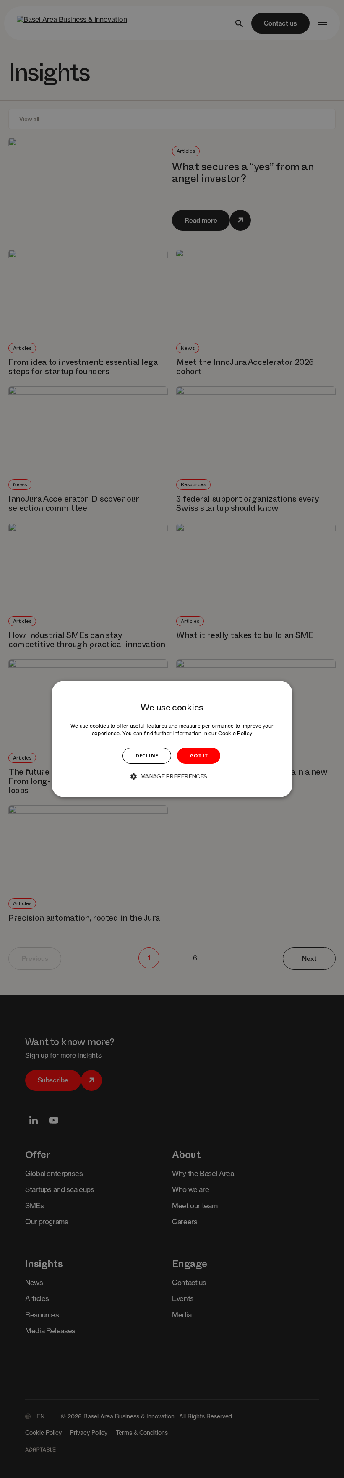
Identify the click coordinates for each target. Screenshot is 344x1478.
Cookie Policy (235, 733)
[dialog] (172, 739)
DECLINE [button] (147, 755)
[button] (172, 776)
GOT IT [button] (199, 755)
